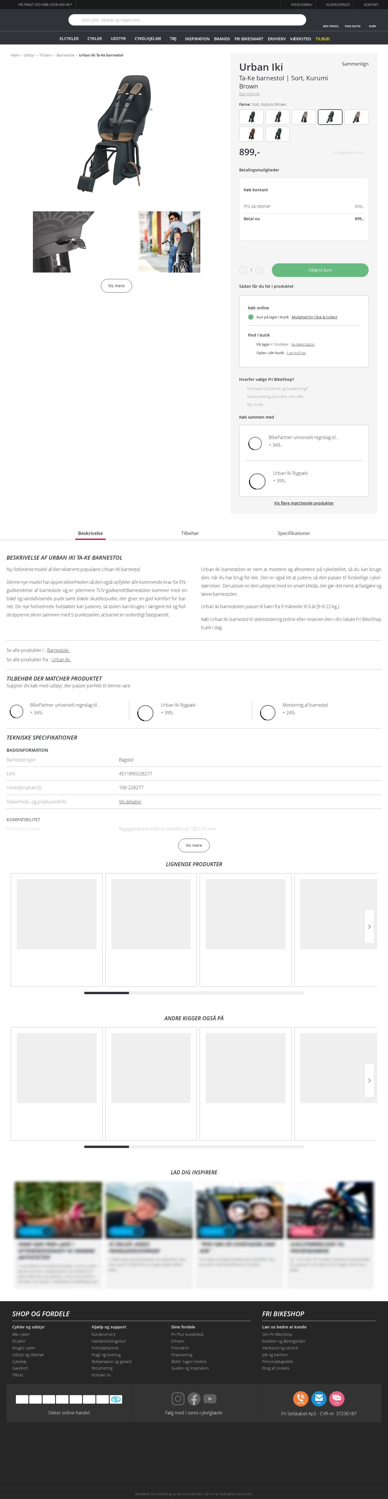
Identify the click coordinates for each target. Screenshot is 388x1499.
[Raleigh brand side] (272, 1462)
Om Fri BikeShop (277, 1334)
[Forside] (31, 20)
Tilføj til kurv (320, 270)
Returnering (102, 1368)
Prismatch (180, 1348)
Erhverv (276, 38)
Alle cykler (21, 1334)
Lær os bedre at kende (284, 1327)
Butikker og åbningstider (283, 1341)
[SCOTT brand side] (220, 1441)
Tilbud (322, 38)
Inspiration (197, 38)
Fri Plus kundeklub (187, 1334)
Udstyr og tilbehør (28, 1354)
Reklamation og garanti (112, 1361)
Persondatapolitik (277, 1361)
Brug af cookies (275, 1368)
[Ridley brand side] (116, 1462)
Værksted (300, 38)
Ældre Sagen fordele (189, 1361)
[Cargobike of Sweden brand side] (168, 1462)
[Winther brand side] (168, 1441)
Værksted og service (280, 1348)
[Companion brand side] (63, 1462)
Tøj (173, 38)
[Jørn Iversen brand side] (324, 1462)
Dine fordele (183, 1327)
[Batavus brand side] (63, 1441)
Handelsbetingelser (109, 1341)
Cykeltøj (19, 1361)
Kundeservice (104, 1334)
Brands (222, 38)
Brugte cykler (24, 1348)
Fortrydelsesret (105, 1348)
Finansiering (181, 1354)
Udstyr (118, 38)
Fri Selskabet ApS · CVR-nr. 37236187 (318, 1413)
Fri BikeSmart (249, 38)
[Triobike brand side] (220, 1462)
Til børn (45, 55)
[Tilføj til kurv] (353, 442)
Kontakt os (101, 1375)
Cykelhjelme (148, 38)
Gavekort (20, 1368)
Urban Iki (261, 67)
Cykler (94, 38)
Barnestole (65, 55)
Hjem (15, 55)
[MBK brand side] (116, 1441)
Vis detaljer (130, 802)
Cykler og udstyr (28, 1327)
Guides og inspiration (190, 1368)
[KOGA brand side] (272, 1441)
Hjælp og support (109, 1327)
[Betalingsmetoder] (62, 1399)
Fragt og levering (106, 1354)
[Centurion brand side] (324, 1441)
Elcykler (69, 38)
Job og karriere (275, 1354)
